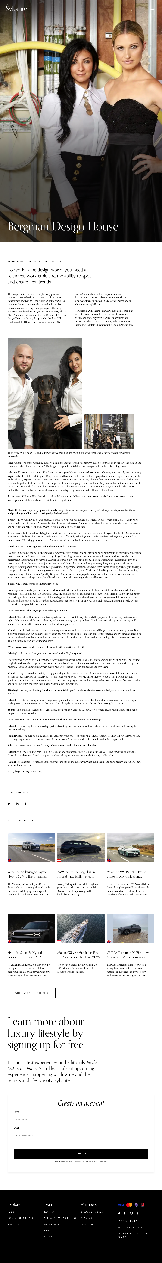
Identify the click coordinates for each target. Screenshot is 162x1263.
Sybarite (16, 8)
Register (81, 1153)
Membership (88, 1224)
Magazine (14, 1224)
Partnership (52, 1212)
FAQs (47, 1230)
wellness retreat (92, 472)
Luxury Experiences (20, 1218)
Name (16, 1112)
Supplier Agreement (131, 1227)
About (12, 1212)
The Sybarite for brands (60, 1218)
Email (16, 1128)
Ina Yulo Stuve (21, 261)
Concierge (88, 1230)
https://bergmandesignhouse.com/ (25, 771)
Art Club (86, 1218)
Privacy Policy (127, 1221)
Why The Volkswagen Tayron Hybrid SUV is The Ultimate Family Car (27, 876)
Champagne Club (92, 1212)
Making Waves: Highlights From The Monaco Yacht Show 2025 (78, 955)
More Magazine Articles (31, 993)
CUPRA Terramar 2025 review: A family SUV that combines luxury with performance (128, 957)
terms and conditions (99, 1161)
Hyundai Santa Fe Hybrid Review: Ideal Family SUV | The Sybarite (28, 957)
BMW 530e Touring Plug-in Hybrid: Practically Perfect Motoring (76, 876)
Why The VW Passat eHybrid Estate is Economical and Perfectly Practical (126, 876)
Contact (50, 1236)
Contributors (53, 1224)
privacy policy (83, 1161)
